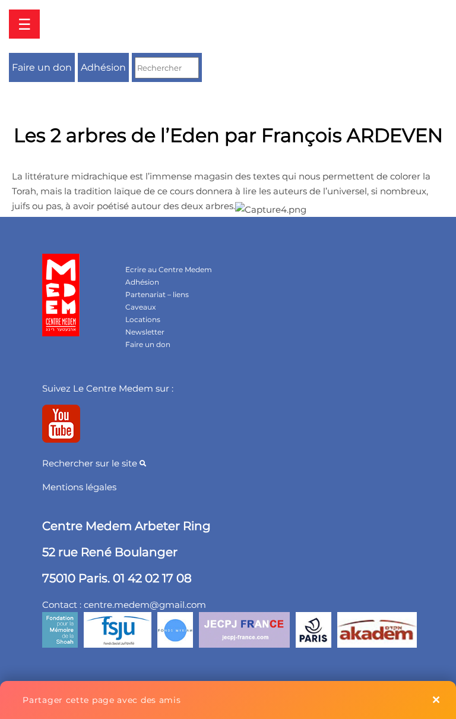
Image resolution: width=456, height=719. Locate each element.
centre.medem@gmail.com (145, 604)
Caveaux (140, 306)
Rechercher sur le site (91, 463)
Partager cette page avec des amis (101, 700)
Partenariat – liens (157, 294)
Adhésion (103, 67)
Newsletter (144, 331)
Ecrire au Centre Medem (168, 269)
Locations (142, 319)
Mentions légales (79, 487)
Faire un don (42, 67)
